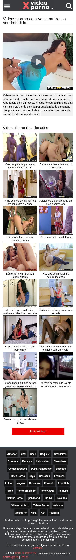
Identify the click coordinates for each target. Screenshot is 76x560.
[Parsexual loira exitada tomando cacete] (20, 220)
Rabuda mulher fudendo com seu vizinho (56, 166)
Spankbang (33, 498)
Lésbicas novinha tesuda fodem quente (20, 275)
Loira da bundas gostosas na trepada (56, 312)
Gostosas (44, 476)
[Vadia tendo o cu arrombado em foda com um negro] (56, 330)
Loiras (9, 483)
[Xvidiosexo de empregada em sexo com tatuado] (56, 184)
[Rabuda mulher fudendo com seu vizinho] (56, 147)
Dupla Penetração (41, 468)
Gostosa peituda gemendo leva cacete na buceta (20, 166)
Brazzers (13, 461)
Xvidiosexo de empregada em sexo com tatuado (55, 202)
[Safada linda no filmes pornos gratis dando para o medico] (20, 366)
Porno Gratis (47, 490)
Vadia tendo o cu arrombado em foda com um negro (56, 348)
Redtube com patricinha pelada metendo (56, 275)
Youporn (54, 512)
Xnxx (34, 512)
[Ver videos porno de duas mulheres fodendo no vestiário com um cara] (20, 293)
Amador (12, 454)
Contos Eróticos (17, 468)
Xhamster (21, 512)
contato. (38, 548)
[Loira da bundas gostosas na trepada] (56, 293)
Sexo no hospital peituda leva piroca (20, 421)
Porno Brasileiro (26, 490)
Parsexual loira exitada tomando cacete (20, 239)
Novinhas (34, 483)
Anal (23, 454)
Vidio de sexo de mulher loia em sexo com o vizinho (20, 202)
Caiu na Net (42, 461)
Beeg (33, 454)
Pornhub (49, 483)
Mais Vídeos (38, 431)
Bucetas (27, 461)
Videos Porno (41, 505)
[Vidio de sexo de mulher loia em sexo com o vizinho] (20, 184)
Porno (9, 490)
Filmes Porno (17, 476)
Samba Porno (15, 498)
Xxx (43, 512)
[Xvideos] (38, 5)
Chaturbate (60, 461)
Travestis (61, 498)
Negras (21, 483)
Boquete (45, 454)
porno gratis (10, 557)
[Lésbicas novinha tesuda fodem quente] (20, 257)
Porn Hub (63, 483)
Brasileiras (60, 454)
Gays (32, 476)
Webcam (58, 505)
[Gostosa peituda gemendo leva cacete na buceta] (20, 147)
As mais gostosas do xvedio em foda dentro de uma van (56, 385)
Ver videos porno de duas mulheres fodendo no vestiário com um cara (20, 313)
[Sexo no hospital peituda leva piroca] (20, 403)
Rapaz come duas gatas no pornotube (20, 348)
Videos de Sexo (20, 505)
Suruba (48, 498)
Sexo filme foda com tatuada (56, 237)
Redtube (63, 490)
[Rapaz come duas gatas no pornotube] (20, 330)
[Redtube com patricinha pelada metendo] (56, 257)
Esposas (61, 468)
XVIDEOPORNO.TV (25, 553)
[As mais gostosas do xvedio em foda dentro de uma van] (56, 366)
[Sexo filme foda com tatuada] (56, 220)
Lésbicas (59, 476)
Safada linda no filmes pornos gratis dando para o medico (20, 385)
